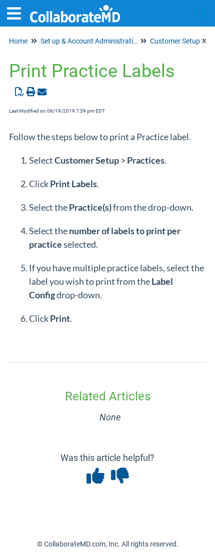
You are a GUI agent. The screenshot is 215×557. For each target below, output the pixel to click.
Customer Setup (175, 41)
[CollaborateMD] (75, 9)
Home (18, 41)
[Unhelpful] (119, 479)
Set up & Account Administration (90, 41)
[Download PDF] (20, 92)
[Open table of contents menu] (17, 12)
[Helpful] (96, 479)
